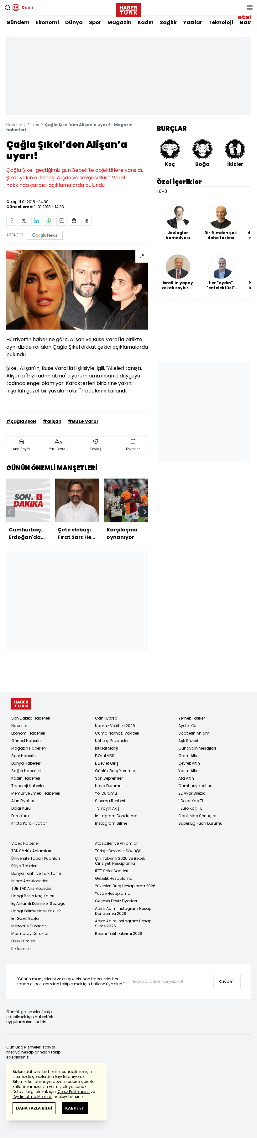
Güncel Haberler (26, 740)
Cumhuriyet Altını (194, 785)
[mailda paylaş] (61, 221)
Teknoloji (220, 22)
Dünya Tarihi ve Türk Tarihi (36, 873)
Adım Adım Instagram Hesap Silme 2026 (123, 923)
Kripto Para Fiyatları (29, 823)
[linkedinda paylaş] (36, 221)
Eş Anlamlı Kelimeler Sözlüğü (38, 903)
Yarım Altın (188, 770)
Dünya (74, 22)
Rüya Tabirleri (24, 866)
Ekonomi (47, 22)
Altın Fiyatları (23, 800)
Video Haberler (25, 843)
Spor (95, 22)
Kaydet (226, 981)
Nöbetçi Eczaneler (111, 740)
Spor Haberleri (24, 755)
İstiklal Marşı (106, 748)
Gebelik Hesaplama (114, 878)
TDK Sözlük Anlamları (31, 850)
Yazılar (192, 22)
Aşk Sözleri (188, 740)
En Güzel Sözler (25, 918)
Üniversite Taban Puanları (35, 858)
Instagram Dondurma (116, 815)
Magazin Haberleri (28, 748)
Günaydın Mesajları (197, 748)
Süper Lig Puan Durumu (200, 823)
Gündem (17, 22)
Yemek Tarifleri (192, 718)
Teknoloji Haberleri (28, 785)
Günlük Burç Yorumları (116, 770)
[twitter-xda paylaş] (24, 221)
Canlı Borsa (106, 718)
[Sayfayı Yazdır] (74, 221)
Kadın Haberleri (25, 778)
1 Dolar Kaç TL (191, 800)
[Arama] (7, 7)
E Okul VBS (104, 755)
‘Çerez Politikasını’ (73, 1091)
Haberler (14, 124)
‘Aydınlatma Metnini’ (32, 1096)
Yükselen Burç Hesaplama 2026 (125, 886)
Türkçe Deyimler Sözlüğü (118, 850)
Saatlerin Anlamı (194, 733)
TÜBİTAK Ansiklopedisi (31, 888)
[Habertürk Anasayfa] (128, 9)
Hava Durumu (108, 785)
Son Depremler (109, 778)
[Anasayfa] (21, 704)
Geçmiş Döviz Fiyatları (116, 901)
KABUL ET (74, 1108)
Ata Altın (186, 778)
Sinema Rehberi (110, 800)
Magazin (119, 22)
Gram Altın (188, 755)
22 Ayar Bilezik (191, 793)
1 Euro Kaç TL (190, 808)
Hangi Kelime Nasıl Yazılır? (36, 911)
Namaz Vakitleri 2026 (115, 725)
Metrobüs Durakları (29, 926)
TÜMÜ (162, 191)
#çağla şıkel (21, 421)
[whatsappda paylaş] (49, 221)
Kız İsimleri (21, 948)
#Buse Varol (83, 421)
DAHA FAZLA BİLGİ (34, 1108)
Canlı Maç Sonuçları (198, 815)
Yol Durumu (106, 793)
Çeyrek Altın (189, 763)
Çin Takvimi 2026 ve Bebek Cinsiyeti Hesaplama (120, 861)
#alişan (52, 421)
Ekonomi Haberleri (28, 733)
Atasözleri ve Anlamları (117, 843)
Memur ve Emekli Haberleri (35, 793)
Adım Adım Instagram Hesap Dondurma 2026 (123, 911)
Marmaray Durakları (30, 933)
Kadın (146, 22)
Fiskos (33, 124)
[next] (144, 511)
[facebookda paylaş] (11, 221)
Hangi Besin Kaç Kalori (32, 896)
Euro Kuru (20, 815)
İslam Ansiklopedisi (29, 881)
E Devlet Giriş (106, 763)
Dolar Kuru (21, 808)
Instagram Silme (111, 823)
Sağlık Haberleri (26, 770)
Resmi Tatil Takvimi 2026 (118, 933)
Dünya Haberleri (26, 763)
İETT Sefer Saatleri (111, 871)
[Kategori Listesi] (249, 7)
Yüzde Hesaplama (112, 893)
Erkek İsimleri (23, 941)
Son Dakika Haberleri (30, 718)
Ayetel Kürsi (189, 725)
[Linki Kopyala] (86, 221)
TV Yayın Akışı (108, 808)
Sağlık (168, 22)
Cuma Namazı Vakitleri (117, 733)
